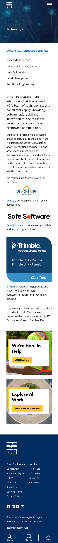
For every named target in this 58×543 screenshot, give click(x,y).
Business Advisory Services (23, 66)
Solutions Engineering (20, 84)
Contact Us (22, 359)
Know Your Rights (15, 473)
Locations (34, 464)
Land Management (18, 78)
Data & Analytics (17, 72)
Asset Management (18, 60)
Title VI (9, 478)
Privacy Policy (13, 496)
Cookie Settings (14, 491)
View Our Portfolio (27, 408)
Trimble (11, 286)
